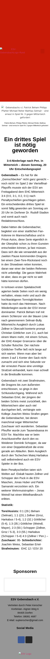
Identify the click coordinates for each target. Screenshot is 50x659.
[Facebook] (21, 639)
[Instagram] (28, 639)
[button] (42, 51)
